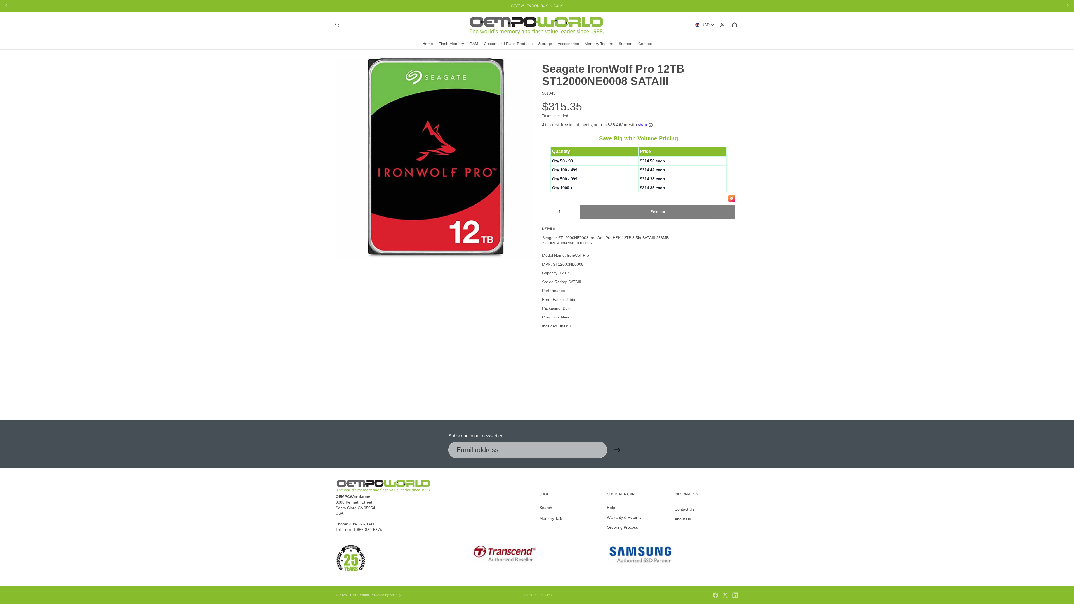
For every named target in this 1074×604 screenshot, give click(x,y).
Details (548, 228)
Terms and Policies (537, 595)
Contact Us (684, 509)
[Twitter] (725, 595)
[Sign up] (617, 450)
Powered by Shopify (386, 595)
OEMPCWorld (358, 595)
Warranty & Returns (624, 517)
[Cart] (734, 25)
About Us (683, 519)
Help (611, 507)
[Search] (337, 25)
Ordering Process (622, 527)
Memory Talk (551, 518)
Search (546, 507)
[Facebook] (715, 595)
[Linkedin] (735, 595)
